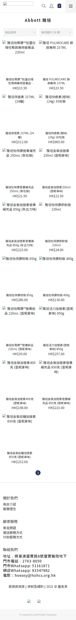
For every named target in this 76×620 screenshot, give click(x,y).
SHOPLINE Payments (45, 614)
